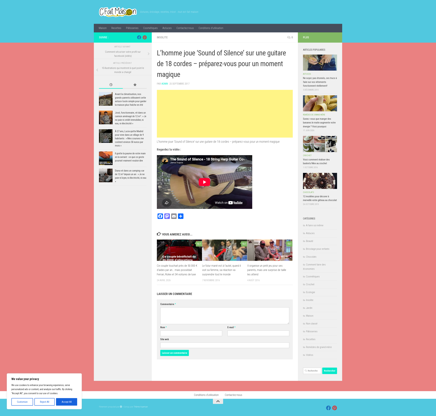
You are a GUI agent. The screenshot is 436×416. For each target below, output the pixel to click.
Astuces (167, 28)
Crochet (307, 155)
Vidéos (309, 354)
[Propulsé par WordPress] (121, 407)
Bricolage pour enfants (317, 248)
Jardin (309, 307)
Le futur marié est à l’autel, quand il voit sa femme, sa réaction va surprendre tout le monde (221, 270)
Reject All (44, 401)
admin (164, 83)
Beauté (309, 241)
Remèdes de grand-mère (314, 115)
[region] (44, 391)
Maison (103, 28)
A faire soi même (314, 225)
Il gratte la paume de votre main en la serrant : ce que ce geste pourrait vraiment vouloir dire (130, 157)
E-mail (231, 327)
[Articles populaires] (135, 85)
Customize (22, 401)
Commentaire (168, 304)
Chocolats (308, 192)
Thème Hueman (141, 406)
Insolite (162, 37)
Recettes (116, 28)
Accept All (67, 401)
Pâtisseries (132, 28)
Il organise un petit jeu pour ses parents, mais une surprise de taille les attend (266, 270)
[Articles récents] (111, 85)
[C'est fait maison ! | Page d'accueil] (118, 12)
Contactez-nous (185, 28)
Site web (164, 339)
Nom (163, 327)
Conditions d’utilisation (211, 28)
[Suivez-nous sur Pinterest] (145, 37)
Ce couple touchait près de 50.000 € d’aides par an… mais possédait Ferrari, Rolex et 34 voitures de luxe (177, 270)
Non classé (311, 323)
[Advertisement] (225, 114)
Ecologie (310, 292)
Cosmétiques (150, 28)
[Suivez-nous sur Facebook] (139, 37)
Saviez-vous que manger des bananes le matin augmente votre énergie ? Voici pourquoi (319, 122)
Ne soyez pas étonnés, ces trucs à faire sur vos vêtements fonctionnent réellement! (320, 82)
